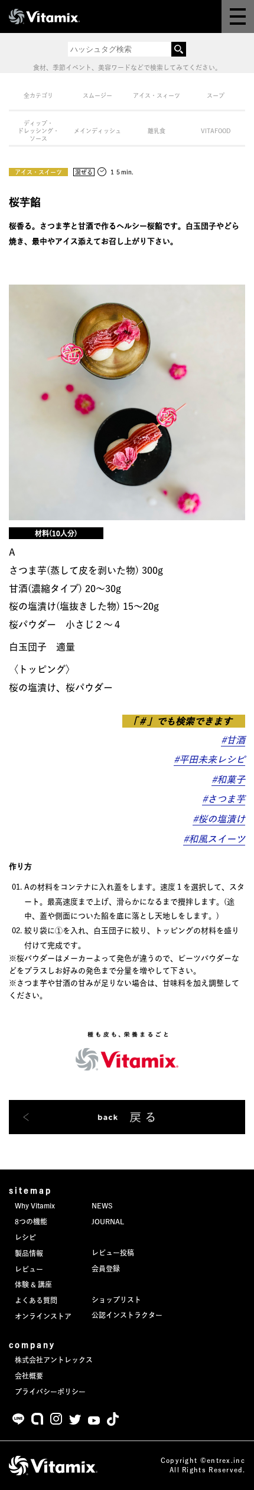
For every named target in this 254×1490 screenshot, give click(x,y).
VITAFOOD (216, 131)
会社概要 (29, 1375)
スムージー (97, 95)
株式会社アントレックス (54, 1359)
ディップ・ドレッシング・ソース (38, 130)
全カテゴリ (38, 95)
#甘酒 (233, 740)
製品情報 (29, 1253)
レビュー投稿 (113, 1252)
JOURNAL (108, 1221)
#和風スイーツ (214, 839)
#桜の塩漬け (219, 819)
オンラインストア (43, 1316)
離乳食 (156, 131)
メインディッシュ (97, 131)
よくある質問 (36, 1300)
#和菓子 (228, 779)
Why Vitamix (35, 1205)
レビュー (29, 1269)
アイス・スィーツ (156, 95)
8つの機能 (31, 1221)
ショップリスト (116, 1299)
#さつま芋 (223, 799)
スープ (215, 95)
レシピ (25, 1237)
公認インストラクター (127, 1315)
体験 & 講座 (33, 1284)
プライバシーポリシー (50, 1391)
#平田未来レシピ (209, 759)
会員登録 (106, 1268)
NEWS (102, 1205)
